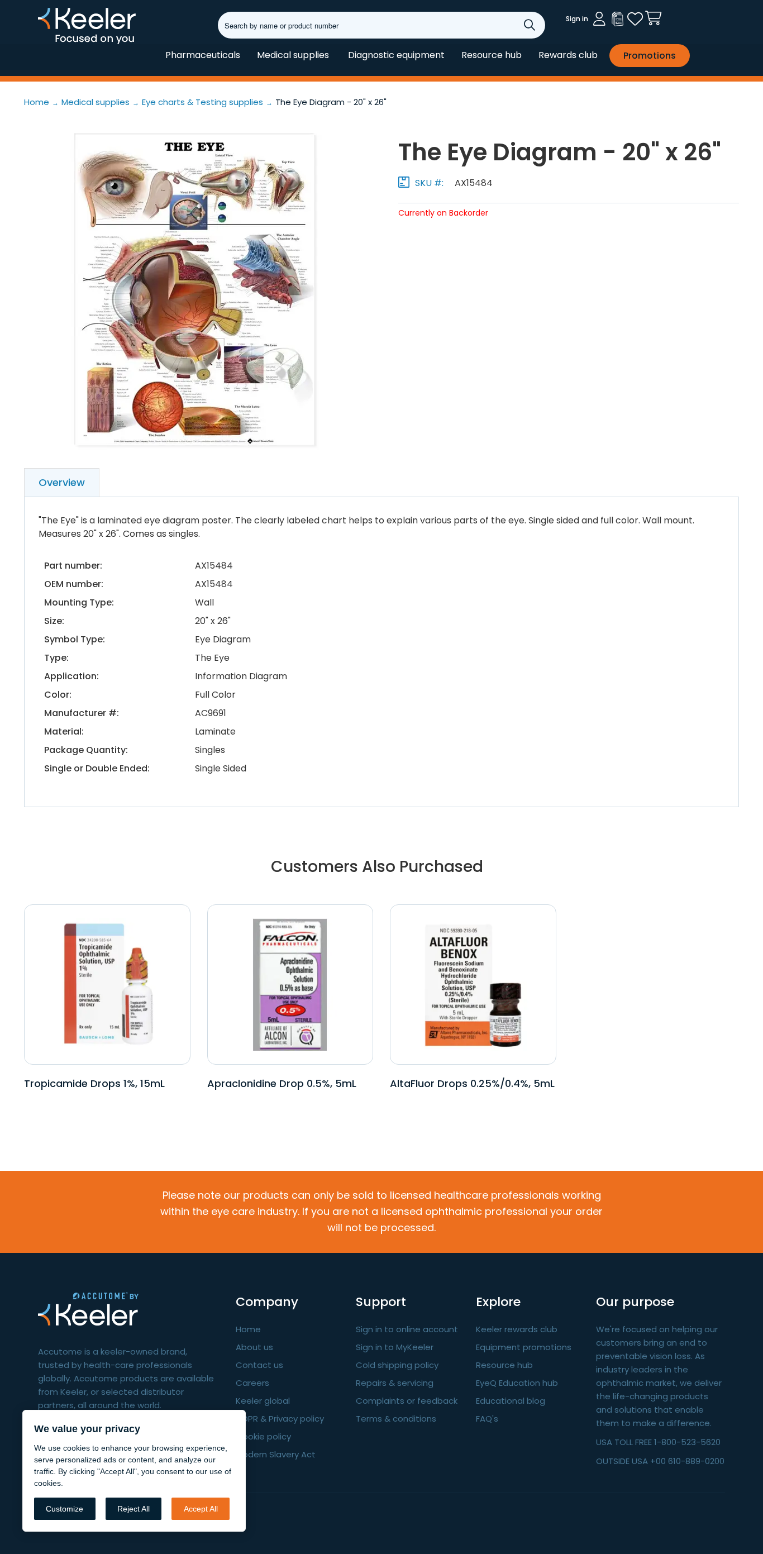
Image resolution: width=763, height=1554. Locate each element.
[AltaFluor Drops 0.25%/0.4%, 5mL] (472, 984)
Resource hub (491, 55)
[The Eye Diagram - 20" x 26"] (194, 289)
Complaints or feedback (406, 1401)
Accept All (201, 1508)
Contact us (259, 1365)
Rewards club (568, 55)
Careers (252, 1383)
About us (254, 1347)
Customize (64, 1508)
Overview (62, 482)
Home (248, 1329)
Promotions (649, 55)
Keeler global (263, 1401)
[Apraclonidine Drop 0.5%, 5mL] (290, 984)
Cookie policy (263, 1436)
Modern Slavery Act (276, 1454)
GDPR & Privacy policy (280, 1418)
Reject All (133, 1508)
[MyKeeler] (617, 19)
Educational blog (510, 1401)
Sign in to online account (407, 1329)
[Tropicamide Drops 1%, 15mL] (107, 984)
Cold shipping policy (397, 1365)
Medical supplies (293, 55)
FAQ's (487, 1418)
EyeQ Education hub (517, 1383)
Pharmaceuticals (202, 55)
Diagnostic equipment (396, 55)
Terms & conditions (396, 1418)
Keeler (52, 43)
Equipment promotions (523, 1347)
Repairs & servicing (394, 1383)
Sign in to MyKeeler (394, 1347)
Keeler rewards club (516, 1329)
